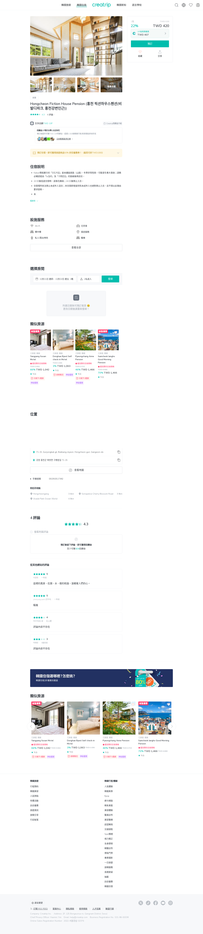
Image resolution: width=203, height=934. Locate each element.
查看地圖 (79, 470)
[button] (76, 153)
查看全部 (76, 247)
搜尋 (110, 279)
